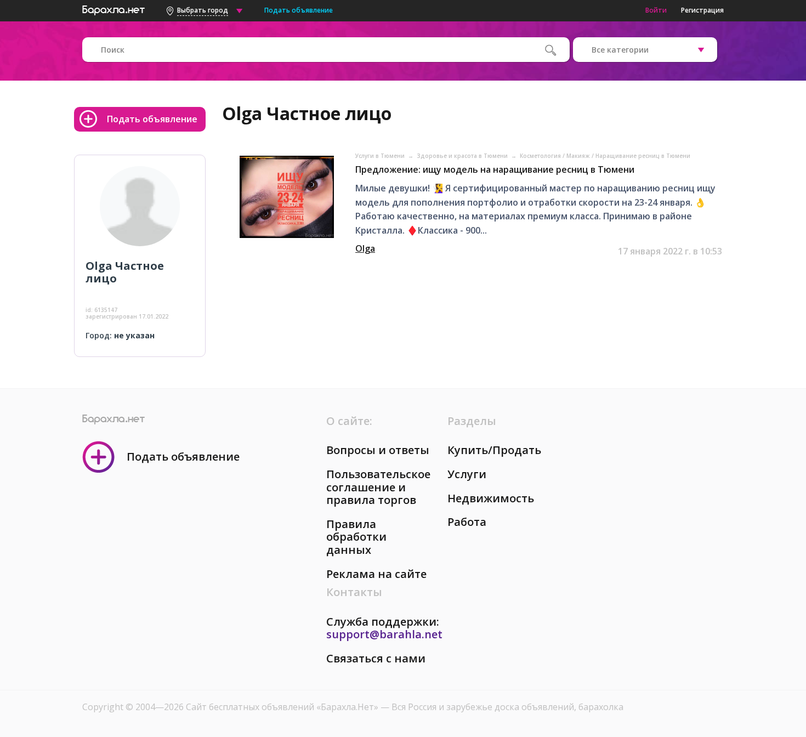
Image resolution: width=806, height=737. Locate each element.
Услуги (466, 474)
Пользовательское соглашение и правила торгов (378, 487)
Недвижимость (490, 498)
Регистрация (702, 10)
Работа (466, 521)
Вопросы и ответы (377, 450)
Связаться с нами (375, 658)
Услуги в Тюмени (380, 156)
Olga (365, 248)
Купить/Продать (494, 450)
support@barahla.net (384, 634)
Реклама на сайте (376, 573)
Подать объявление (298, 10)
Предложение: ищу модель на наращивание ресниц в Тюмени (494, 169)
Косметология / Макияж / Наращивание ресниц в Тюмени (605, 156)
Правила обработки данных (356, 537)
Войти (656, 10)
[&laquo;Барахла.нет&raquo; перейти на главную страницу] (113, 8)
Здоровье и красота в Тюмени (463, 156)
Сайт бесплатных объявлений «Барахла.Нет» (283, 707)
